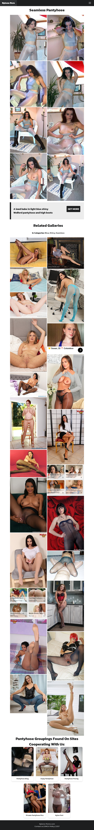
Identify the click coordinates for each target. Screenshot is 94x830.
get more (73, 209)
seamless (60, 232)
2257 (57, 826)
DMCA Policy (49, 826)
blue (47, 232)
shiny (52, 232)
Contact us (39, 826)
